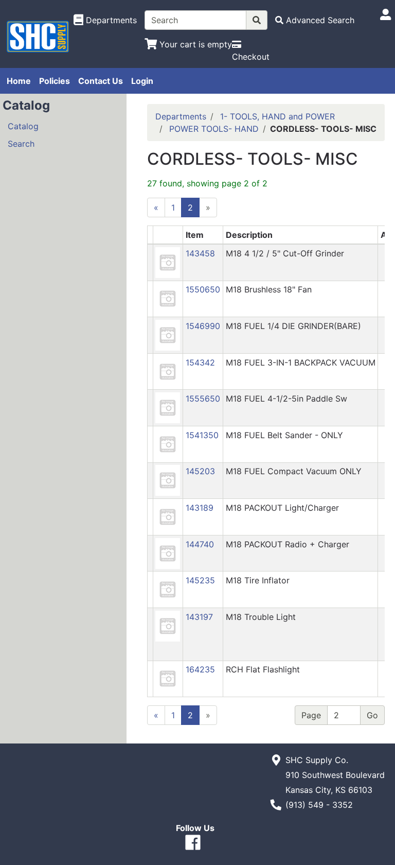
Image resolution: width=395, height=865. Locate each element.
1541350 (202, 435)
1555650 (203, 398)
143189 (199, 508)
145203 (200, 471)
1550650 (203, 289)
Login (142, 81)
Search (21, 144)
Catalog (23, 126)
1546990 (203, 326)
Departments (180, 116)
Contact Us (100, 81)
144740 (200, 544)
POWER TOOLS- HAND (214, 129)
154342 (200, 362)
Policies (54, 81)
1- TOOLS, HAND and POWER (277, 116)
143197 (199, 617)
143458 (200, 253)
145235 (200, 580)
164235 (200, 669)
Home (19, 81)
